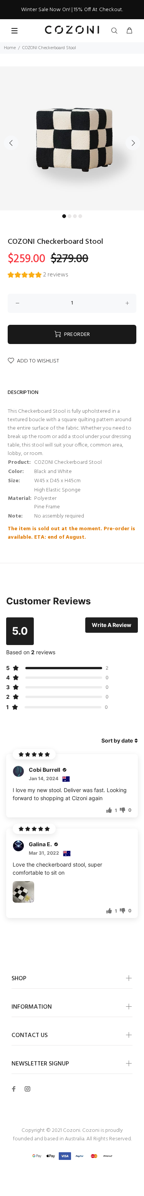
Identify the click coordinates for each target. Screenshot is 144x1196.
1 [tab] (64, 216)
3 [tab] (75, 216)
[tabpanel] (72, 138)
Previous (11, 143)
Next (133, 143)
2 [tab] (69, 216)
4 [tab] (80, 216)
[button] (38, 276)
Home (10, 48)
